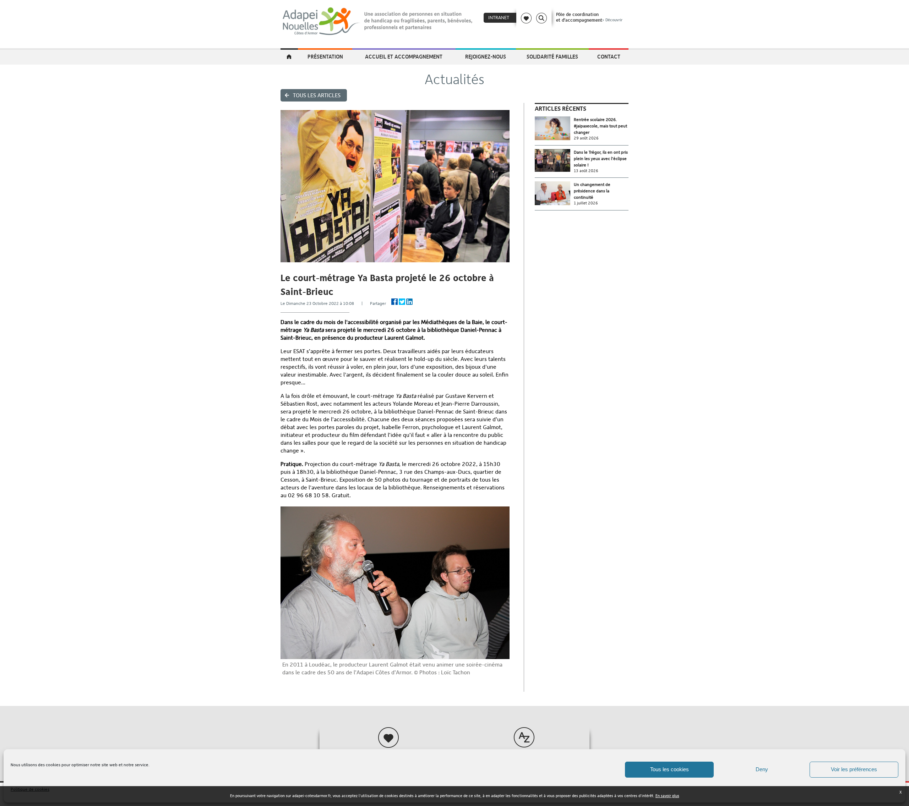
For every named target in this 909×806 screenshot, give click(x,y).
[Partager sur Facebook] (394, 301)
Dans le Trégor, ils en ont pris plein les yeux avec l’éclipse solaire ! (601, 159)
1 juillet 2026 (586, 203)
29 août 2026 (586, 138)
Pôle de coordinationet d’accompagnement (589, 17)
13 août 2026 (586, 171)
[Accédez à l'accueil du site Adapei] (289, 57)
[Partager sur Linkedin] (409, 301)
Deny (762, 769)
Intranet (498, 17)
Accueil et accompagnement (403, 56)
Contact (608, 56)
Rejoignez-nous (485, 56)
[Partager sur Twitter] (402, 301)
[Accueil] (378, 21)
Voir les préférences (854, 769)
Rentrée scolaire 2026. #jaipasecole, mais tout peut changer (600, 126)
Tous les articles (317, 95)
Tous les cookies (669, 769)
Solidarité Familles (552, 56)
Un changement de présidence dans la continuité (592, 191)
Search (541, 18)
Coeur (526, 18)
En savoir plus (667, 796)
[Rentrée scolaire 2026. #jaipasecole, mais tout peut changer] (554, 128)
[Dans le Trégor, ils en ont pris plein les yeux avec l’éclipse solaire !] (554, 160)
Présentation (325, 56)
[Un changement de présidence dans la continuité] (554, 193)
